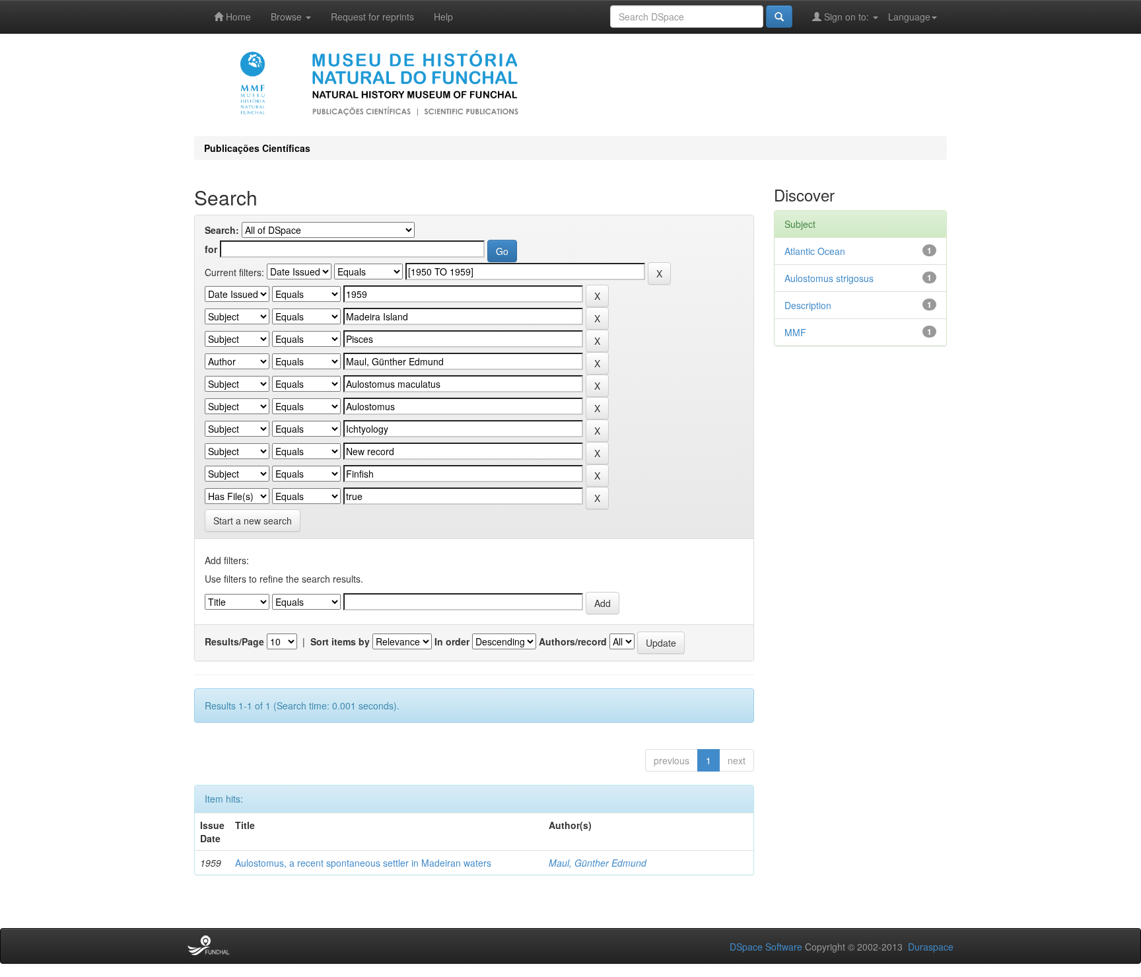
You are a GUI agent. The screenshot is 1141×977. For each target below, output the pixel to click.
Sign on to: (846, 16)
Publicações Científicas (257, 148)
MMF (795, 332)
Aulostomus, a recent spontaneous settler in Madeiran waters (363, 862)
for (211, 249)
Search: (222, 229)
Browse (287, 16)
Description (807, 305)
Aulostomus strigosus (829, 278)
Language (909, 16)
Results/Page (234, 641)
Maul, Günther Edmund (597, 862)
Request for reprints (372, 16)
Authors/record (573, 641)
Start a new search (252, 520)
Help (443, 16)
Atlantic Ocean (814, 251)
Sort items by (340, 641)
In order (451, 641)
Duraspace (930, 946)
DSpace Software (766, 946)
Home (237, 16)
